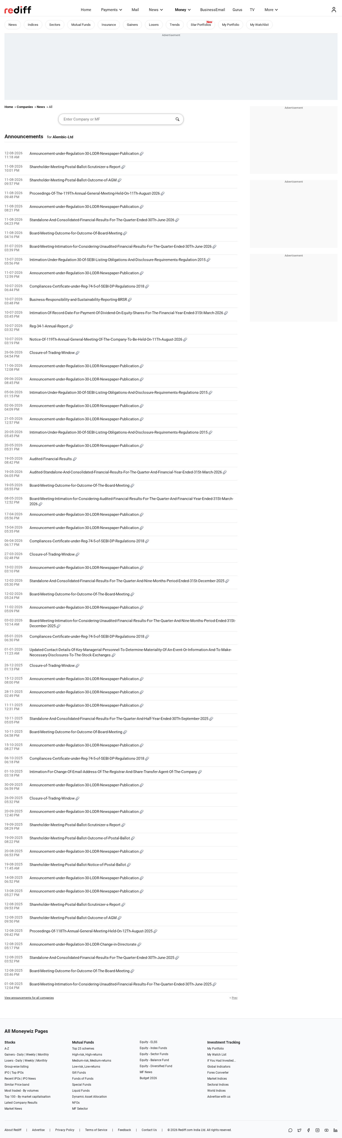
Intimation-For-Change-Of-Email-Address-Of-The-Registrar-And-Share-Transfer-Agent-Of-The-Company (114, 772)
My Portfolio (230, 25)
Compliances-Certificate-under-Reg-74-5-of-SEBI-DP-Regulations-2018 (87, 286)
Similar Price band (17, 1084)
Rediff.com (185, 1130)
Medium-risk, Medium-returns (91, 1060)
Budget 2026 (148, 1078)
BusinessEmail (212, 10)
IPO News (29, 1078)
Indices (33, 25)
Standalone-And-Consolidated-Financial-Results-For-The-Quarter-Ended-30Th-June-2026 (102, 220)
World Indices (216, 1090)
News (153, 10)
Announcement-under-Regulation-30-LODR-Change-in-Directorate (83, 944)
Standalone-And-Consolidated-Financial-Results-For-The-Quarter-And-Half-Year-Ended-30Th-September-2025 (119, 718)
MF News (146, 1072)
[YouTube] (326, 1130)
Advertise (38, 1130)
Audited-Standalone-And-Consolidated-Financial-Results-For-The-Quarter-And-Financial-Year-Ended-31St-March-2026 (126, 472)
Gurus (237, 10)
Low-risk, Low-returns (86, 1066)
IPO (7, 1072)
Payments (109, 10)
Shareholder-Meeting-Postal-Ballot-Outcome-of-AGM (74, 180)
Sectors (54, 25)
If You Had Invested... (221, 1060)
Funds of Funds (82, 1078)
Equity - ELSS (148, 1042)
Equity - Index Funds (153, 1048)
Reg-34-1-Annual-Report (49, 326)
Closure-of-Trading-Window (53, 352)
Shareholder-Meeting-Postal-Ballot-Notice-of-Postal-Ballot (78, 864)
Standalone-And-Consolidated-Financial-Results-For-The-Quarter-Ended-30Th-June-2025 (102, 957)
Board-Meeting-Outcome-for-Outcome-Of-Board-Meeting (76, 233)
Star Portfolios (201, 25)
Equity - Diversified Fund (156, 1066)
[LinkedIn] (335, 1130)
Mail (135, 10)
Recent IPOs (13, 1078)
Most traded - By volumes (22, 1090)
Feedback (124, 1130)
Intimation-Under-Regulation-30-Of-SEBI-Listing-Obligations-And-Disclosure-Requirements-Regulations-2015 (119, 392)
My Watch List (216, 1054)
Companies (25, 107)
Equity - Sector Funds (154, 1054)
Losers (154, 25)
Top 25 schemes (83, 1048)
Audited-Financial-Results (51, 459)
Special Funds (81, 1084)
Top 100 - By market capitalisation (28, 1096)
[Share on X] (299, 1130)
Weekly (31, 1054)
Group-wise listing (17, 1066)
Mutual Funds (81, 25)
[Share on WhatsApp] (290, 1130)
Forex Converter (218, 1072)
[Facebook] (308, 1130)
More (269, 10)
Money (180, 10)
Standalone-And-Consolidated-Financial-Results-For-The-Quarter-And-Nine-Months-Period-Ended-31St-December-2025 (127, 581)
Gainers (132, 25)
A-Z (7, 1048)
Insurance (109, 25)
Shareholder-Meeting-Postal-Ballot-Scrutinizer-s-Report (75, 167)
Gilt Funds (79, 1072)
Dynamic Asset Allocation (89, 1096)
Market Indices (217, 1078)
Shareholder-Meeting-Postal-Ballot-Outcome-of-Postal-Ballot (80, 838)
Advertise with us (218, 1096)
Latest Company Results (21, 1102)
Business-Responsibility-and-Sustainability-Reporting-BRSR (79, 299)
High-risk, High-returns (87, 1054)
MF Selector (80, 1108)
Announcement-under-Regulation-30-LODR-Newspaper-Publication (85, 153)
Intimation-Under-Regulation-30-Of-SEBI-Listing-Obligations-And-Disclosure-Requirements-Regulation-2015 (118, 260)
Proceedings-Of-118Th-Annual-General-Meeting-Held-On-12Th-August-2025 (91, 931)
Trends (175, 25)
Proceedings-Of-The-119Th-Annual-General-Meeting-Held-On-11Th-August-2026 (95, 193)
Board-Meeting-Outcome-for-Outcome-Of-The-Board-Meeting (80, 485)
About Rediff (13, 1130)
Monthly (43, 1054)
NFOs (76, 1102)
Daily (20, 1054)
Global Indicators (218, 1066)
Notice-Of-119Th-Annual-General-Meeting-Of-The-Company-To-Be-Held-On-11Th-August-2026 (106, 339)
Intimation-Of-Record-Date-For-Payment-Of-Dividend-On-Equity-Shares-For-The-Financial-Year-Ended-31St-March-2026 (127, 313)
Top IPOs (18, 1072)
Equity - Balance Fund (154, 1060)
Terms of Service (96, 1130)
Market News (13, 1108)
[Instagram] (317, 1130)
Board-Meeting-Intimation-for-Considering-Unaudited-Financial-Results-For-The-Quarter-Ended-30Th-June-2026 (121, 246)
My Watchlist (259, 25)
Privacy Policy (64, 1130)
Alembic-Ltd (63, 137)
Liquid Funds (81, 1090)
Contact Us (149, 1130)
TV (252, 10)
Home (86, 10)
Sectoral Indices (218, 1084)
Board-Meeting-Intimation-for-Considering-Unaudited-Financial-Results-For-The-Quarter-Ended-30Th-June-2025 (121, 984)
